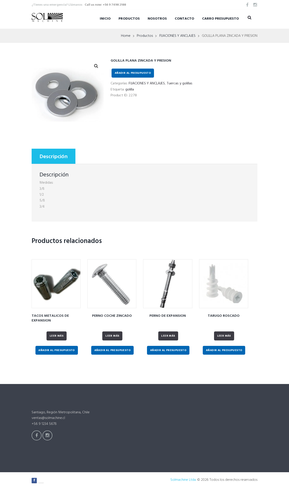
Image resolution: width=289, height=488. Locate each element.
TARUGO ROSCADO (224, 316)
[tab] (53, 156)
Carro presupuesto (220, 19)
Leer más (56, 336)
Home (126, 36)
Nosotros (157, 19)
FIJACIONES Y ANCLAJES (177, 36)
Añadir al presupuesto (133, 73)
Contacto (184, 19)
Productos (129, 19)
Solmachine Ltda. (183, 480)
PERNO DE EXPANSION (167, 316)
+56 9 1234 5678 (44, 424)
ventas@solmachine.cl (48, 418)
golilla (129, 90)
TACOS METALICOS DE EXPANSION (50, 318)
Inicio (105, 19)
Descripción (54, 157)
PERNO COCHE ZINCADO (112, 316)
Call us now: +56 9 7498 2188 (105, 4)
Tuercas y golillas (179, 83)
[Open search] (249, 18)
